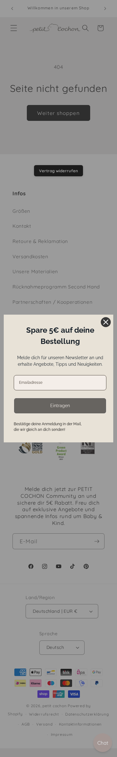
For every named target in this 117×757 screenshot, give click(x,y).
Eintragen (60, 405)
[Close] (105, 322)
